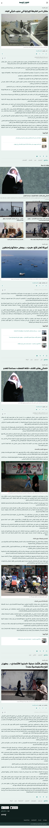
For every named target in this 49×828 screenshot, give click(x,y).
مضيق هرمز (33, 800)
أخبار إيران (40, 160)
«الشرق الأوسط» (39, 51)
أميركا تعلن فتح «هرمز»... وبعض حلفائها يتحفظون (25, 247)
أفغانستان (24, 160)
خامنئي (34, 655)
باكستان (30, 160)
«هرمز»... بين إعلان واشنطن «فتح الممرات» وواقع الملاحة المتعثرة (27, 331)
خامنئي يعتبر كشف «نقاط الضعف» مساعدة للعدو (36, 196)
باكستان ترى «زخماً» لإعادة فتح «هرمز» (15, 239)
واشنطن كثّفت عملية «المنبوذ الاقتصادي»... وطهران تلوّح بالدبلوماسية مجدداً (25, 337)
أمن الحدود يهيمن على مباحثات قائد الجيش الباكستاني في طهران (27, 144)
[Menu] (47, 2)
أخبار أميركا (20, 800)
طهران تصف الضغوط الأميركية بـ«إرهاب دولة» (39, 239)
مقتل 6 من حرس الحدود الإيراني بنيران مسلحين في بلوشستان (28, 137)
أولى (41, 359)
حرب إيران (36, 359)
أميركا (27, 359)
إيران (35, 160)
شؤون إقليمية (45, 7)
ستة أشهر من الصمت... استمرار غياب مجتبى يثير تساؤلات (29, 343)
